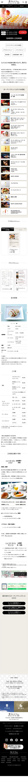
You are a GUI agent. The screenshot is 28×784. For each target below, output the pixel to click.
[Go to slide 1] (11, 323)
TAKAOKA (3, 760)
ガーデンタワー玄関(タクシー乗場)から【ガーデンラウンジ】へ (14, 608)
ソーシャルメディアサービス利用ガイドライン (14, 731)
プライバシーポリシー (8, 726)
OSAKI (18, 758)
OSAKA (23, 757)
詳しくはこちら (8, 535)
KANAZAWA (8, 762)
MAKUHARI (14, 757)
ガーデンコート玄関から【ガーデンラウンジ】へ (13, 612)
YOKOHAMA (24, 758)
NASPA (14, 758)
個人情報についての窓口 (19, 726)
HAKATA (14, 760)
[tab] (7, 229)
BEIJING (23, 760)
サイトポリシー (9, 728)
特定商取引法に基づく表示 (14, 733)
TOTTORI (9, 760)
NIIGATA (3, 762)
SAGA (19, 760)
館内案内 (21, 708)
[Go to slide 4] (16, 323)
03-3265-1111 (14, 719)
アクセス (7, 708)
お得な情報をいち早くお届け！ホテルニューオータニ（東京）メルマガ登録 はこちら (14, 747)
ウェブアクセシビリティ (17, 728)
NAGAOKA (9, 758)
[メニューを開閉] (2, 2)
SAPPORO (3, 758)
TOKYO (4, 757)
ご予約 (22, 32)
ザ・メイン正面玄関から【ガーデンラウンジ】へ (13, 603)
